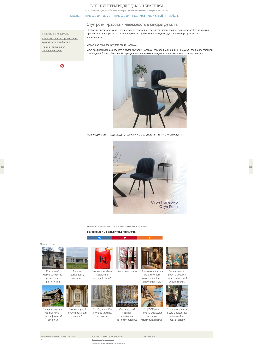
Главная (75, 15)
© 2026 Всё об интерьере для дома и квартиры (58, 336)
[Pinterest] (124, 238)
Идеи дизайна (156, 15)
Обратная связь (149, 336)
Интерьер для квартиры (129, 15)
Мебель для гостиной (139, 226)
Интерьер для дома (97, 15)
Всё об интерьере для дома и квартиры (126, 5)
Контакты (95, 336)
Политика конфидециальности (103, 340)
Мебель (174, 15)
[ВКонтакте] (99, 238)
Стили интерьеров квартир (121, 226)
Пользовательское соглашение (111, 336)
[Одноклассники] (150, 238)
